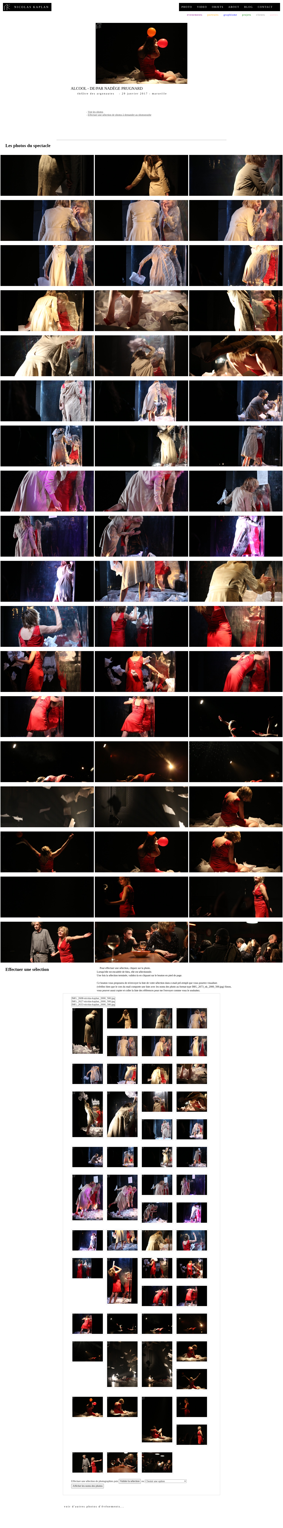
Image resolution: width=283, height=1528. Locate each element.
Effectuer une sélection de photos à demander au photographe (119, 114)
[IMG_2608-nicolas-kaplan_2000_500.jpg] (93, 998)
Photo (186, 7)
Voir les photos (95, 111)
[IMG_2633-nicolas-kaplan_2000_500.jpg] (93, 1004)
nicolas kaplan (27, 7)
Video (202, 7)
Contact (265, 7)
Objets (217, 7)
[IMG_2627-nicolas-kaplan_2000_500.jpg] (93, 1001)
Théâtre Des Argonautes (95, 93)
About (233, 7)
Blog (248, 7)
